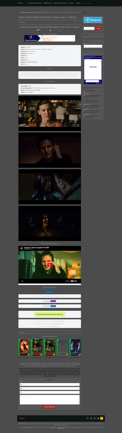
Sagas (71, 3)
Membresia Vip (48, 3)
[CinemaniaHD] (20, 1)
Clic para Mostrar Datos (31, 62)
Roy (84, 99)
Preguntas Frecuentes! (61, 3)
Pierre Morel (37, 90)
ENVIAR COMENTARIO (49, 406)
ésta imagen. (84, 12)
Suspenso (31, 92)
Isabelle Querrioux (29, 90)
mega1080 (86, 34)
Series (78, 3)
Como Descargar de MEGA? (35, 3)
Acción (26, 92)
